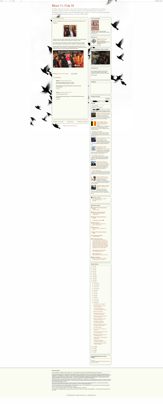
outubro (95, 286)
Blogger (94, 395)
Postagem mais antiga (82, 121)
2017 (94, 278)
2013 (94, 348)
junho (95, 293)
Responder (58, 88)
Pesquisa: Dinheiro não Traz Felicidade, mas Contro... (99, 314)
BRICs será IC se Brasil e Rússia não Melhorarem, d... (100, 335)
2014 (94, 346)
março (95, 298)
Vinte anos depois (96, 209)
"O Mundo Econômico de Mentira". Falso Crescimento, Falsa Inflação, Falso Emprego (102, 162)
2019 (94, 274)
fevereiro (95, 300)
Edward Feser (95, 227)
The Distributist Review (98, 235)
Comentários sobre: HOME (98, 220)
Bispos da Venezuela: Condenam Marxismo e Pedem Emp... (100, 325)
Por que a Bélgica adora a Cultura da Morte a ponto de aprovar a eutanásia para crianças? (102, 123)
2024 (94, 267)
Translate (101, 107)
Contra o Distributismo (96, 170)
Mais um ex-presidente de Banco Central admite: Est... (100, 316)
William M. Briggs (96, 257)
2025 (94, 266)
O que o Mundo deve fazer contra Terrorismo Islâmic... (100, 332)
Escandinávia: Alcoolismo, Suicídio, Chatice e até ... (98, 322)
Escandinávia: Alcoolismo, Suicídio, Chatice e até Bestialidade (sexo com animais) (103, 147)
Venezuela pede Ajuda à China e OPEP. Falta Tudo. (100, 343)
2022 (94, 269)
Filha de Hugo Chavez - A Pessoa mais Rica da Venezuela (103, 138)
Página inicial (70, 121)
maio (95, 295)
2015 (94, 281)
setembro (96, 288)
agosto (95, 290)
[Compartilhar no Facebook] (75, 73)
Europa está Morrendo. (98, 311)
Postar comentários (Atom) (72, 125)
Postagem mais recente (58, 121)
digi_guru (85, 395)
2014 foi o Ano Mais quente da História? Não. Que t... (99, 319)
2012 (94, 350)
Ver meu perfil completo (96, 45)
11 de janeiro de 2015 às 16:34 (65, 80)
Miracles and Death (96, 236)
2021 (94, 271)
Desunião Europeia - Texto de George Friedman (99, 306)
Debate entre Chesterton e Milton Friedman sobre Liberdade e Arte (103, 114)
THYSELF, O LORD (96, 197)
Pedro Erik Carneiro (102, 39)
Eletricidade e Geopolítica (97, 131)
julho (95, 292)
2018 (94, 276)
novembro (96, 285)
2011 (94, 351)
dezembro (96, 283)
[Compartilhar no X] (74, 73)
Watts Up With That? (97, 253)
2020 (94, 273)
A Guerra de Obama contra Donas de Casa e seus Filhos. (102, 177)
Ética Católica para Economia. (98, 155)
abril (95, 297)
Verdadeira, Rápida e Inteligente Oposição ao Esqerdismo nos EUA (102, 186)
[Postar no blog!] (72, 73)
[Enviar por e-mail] (71, 73)
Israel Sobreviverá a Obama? (99, 304)
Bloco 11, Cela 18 (63, 5)
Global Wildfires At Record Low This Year (100, 254)
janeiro (95, 302)
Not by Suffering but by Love (98, 251)
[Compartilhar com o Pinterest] (76, 73)
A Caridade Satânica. (97, 327)
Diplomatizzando (96, 222)
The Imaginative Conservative (99, 250)
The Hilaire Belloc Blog (97, 238)
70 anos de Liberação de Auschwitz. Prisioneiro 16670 (99, 309)
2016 (94, 280)
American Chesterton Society (99, 212)
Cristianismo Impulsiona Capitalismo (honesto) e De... (99, 341)
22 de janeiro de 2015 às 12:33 (65, 92)
